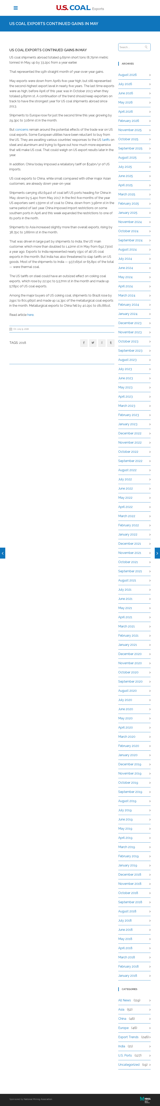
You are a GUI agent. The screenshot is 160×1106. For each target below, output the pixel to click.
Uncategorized (129, 1064)
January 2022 (127, 534)
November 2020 (130, 663)
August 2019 (127, 801)
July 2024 (125, 259)
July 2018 (125, 920)
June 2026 (125, 93)
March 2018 (126, 957)
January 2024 (128, 314)
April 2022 (125, 507)
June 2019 (125, 819)
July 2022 (125, 479)
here (30, 315)
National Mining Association (38, 1099)
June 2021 (125, 599)
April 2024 (125, 286)
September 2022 (130, 461)
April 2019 (125, 838)
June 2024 (125, 268)
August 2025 (127, 157)
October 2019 (128, 782)
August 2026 (127, 75)
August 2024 (127, 249)
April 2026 (125, 111)
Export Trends (128, 1037)
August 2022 (127, 470)
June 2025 (125, 176)
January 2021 (127, 645)
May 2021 (125, 608)
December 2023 (129, 323)
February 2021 (128, 635)
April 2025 (125, 185)
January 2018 (127, 976)
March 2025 (126, 194)
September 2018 (130, 902)
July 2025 (125, 167)
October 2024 (128, 231)
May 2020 (125, 718)
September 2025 (130, 148)
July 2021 (125, 589)
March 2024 (126, 295)
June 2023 (125, 378)
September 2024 (130, 240)
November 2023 (130, 332)
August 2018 (127, 911)
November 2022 (130, 442)
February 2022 (128, 525)
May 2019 (125, 828)
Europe (123, 1028)
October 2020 (128, 672)
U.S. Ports (125, 1055)
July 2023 (125, 369)
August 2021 (127, 580)
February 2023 (128, 415)
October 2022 (128, 452)
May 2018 (125, 939)
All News (124, 1000)
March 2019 (126, 847)
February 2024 (128, 304)
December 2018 (129, 874)
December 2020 (130, 654)
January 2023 (127, 424)
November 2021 (129, 553)
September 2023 (130, 350)
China (122, 1019)
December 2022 (129, 433)
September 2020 (130, 681)
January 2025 (127, 213)
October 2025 (128, 139)
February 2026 (128, 121)
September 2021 (130, 571)
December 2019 (129, 764)
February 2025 (128, 203)
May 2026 (125, 102)
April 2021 (125, 617)
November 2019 (129, 773)
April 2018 (125, 948)
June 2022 (125, 488)
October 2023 (128, 341)
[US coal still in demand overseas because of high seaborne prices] (2, 553)
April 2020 (125, 727)
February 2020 (128, 746)
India (121, 1046)
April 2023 (125, 396)
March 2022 (126, 516)
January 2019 (127, 865)
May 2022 (125, 498)
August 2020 (127, 691)
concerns (21, 129)
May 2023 (125, 387)
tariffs (106, 140)
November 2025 (130, 130)
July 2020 (125, 700)
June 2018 (125, 930)
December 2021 (129, 543)
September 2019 (130, 792)
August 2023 (127, 360)
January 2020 (128, 755)
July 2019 (125, 810)
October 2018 (128, 893)
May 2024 (125, 277)
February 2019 (128, 856)
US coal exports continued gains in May (48, 50)
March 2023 (126, 406)
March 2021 (126, 626)
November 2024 (130, 222)
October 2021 (128, 562)
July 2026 (125, 84)
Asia (121, 1009)
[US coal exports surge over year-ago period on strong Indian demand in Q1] (157, 553)
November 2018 (129, 884)
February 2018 (128, 966)
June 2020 (125, 709)
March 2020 (126, 737)
